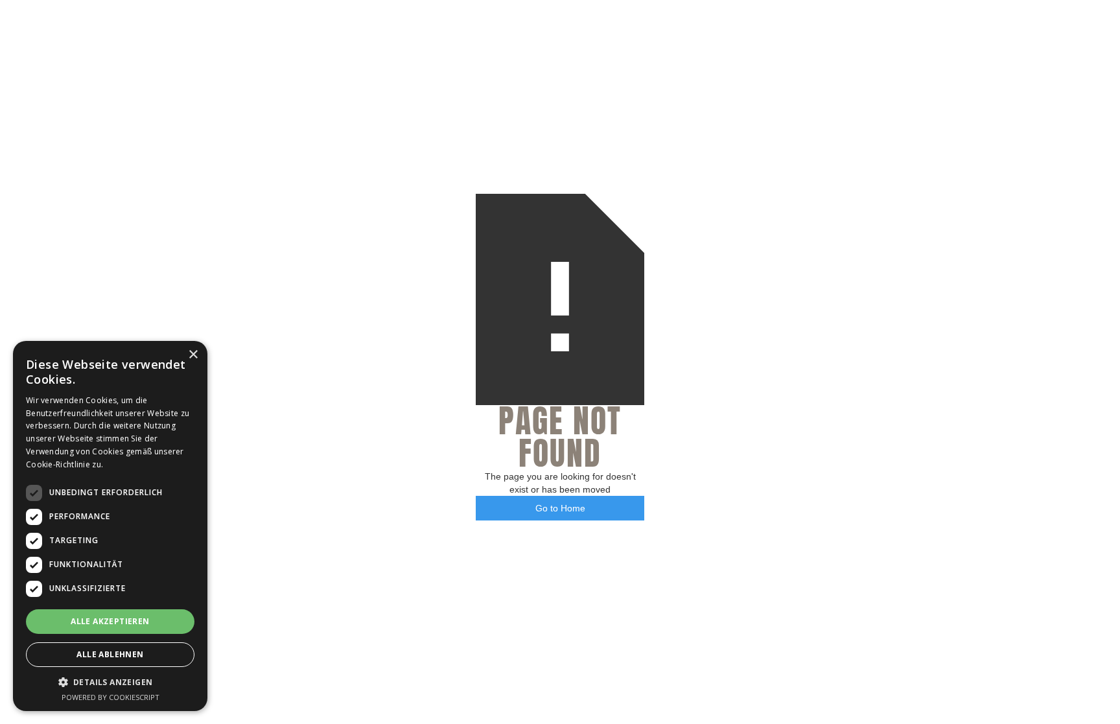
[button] (110, 682)
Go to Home (560, 508)
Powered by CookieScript (110, 697)
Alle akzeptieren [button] (110, 621)
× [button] (193, 355)
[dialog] (110, 526)
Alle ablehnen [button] (109, 654)
